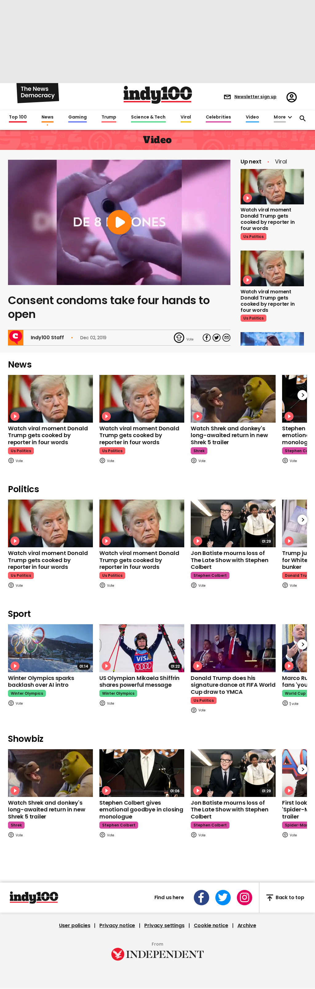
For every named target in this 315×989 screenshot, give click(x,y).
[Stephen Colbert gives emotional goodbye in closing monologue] (141, 773)
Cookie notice (211, 926)
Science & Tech (148, 117)
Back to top (290, 898)
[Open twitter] (223, 897)
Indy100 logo (158, 95)
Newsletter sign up (255, 97)
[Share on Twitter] (217, 338)
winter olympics (27, 693)
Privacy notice (117, 926)
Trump (109, 117)
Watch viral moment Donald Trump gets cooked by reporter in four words (268, 219)
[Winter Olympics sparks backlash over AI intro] (50, 648)
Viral (186, 117)
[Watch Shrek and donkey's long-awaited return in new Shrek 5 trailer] (233, 399)
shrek (199, 450)
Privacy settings (164, 926)
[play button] (119, 222)
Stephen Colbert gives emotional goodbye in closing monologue (141, 809)
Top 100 (18, 117)
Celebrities (218, 117)
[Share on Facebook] (207, 338)
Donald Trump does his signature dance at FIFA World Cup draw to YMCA (233, 685)
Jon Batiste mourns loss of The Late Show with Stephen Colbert (229, 560)
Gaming (77, 117)
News (48, 117)
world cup (295, 693)
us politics (253, 236)
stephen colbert (210, 575)
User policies (74, 926)
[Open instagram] (244, 897)
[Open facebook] (201, 897)
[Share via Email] (226, 338)
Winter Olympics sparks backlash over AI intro (41, 681)
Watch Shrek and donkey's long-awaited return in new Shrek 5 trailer (229, 435)
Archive (246, 926)
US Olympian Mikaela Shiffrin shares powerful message (139, 681)
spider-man (297, 825)
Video (252, 117)
